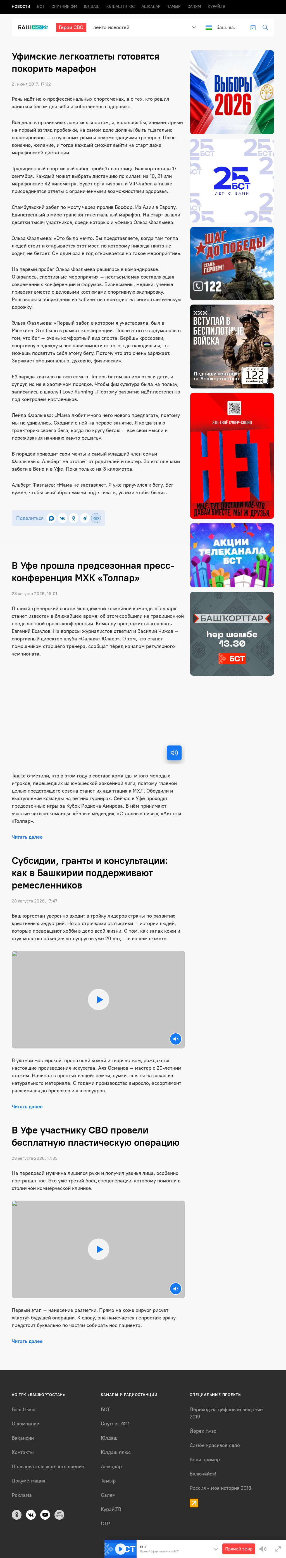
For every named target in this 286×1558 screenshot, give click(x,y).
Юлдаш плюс (120, 6)
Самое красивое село (215, 1445)
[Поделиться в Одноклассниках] (73, 518)
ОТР (105, 1524)
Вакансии (23, 1438)
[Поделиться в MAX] (51, 518)
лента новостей (111, 27)
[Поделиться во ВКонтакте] (62, 518)
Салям (194, 6)
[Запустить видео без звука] (176, 1039)
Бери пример (205, 1459)
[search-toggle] (265, 27)
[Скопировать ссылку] (96, 518)
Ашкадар (151, 6)
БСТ (40, 6)
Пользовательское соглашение (48, 1466)
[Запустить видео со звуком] (98, 999)
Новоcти (21, 6)
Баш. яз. (225, 27)
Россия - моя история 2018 (220, 1488)
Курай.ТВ (216, 6)
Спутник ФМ (64, 6)
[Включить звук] (174, 752)
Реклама (22, 1495)
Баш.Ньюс (23, 1409)
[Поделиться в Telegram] (85, 518)
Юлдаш (91, 6)
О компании (25, 1424)
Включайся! (203, 1474)
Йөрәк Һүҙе (203, 1431)
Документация (28, 1481)
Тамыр (173, 6)
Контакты (23, 1452)
